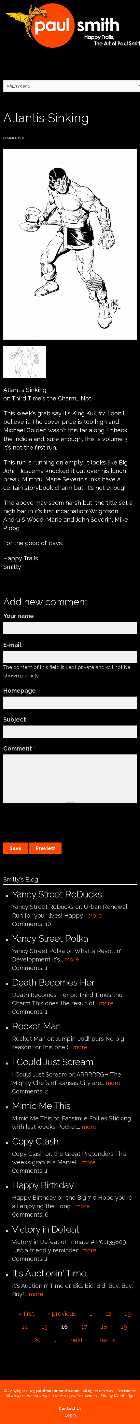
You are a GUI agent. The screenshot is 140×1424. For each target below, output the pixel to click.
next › (78, 1340)
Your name (18, 615)
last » (107, 1340)
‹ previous (62, 1313)
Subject (14, 719)
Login (70, 1415)
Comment (19, 748)
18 (104, 1326)
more (94, 915)
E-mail (12, 644)
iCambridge (124, 1395)
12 (108, 1313)
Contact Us (70, 1408)
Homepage (19, 690)
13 (128, 1313)
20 (37, 1340)
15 (45, 1326)
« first (26, 1313)
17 (84, 1326)
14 (25, 1326)
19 (124, 1326)
